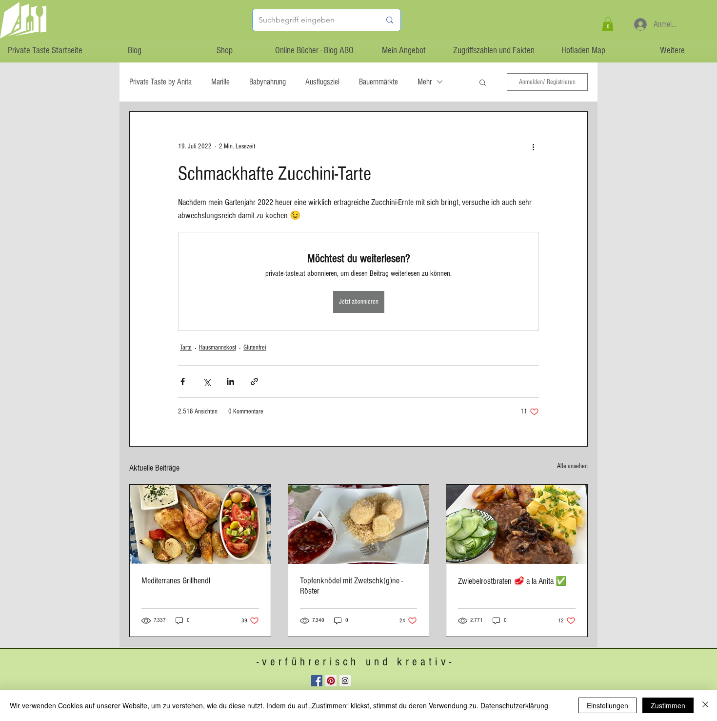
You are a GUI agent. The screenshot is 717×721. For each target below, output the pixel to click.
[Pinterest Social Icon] (331, 680)
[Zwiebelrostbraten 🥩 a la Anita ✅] (516, 524)
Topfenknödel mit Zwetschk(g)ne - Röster (351, 586)
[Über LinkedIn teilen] (230, 381)
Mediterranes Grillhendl (175, 581)
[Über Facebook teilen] (182, 381)
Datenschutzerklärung (514, 705)
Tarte (186, 347)
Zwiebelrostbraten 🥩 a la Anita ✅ (512, 581)
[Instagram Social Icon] (345, 680)
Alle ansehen (572, 466)
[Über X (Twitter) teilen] (206, 381)
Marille (220, 81)
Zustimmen (668, 705)
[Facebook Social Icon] (316, 680)
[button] (608, 24)
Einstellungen (607, 705)
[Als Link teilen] (254, 381)
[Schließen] (705, 705)
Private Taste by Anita (160, 81)
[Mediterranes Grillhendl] (200, 524)
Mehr (425, 81)
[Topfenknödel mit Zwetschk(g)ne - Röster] (358, 524)
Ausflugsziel (322, 81)
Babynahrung (267, 81)
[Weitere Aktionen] (533, 147)
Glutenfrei (254, 347)
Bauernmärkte (378, 81)
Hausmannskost (217, 347)
